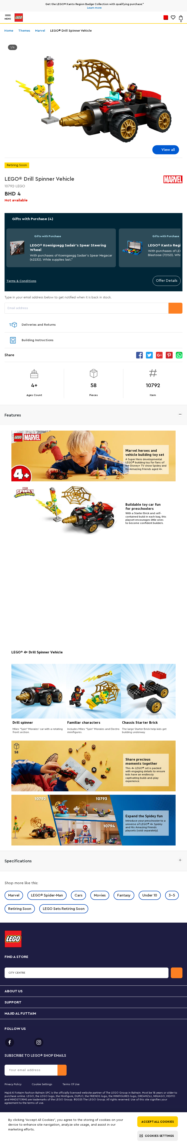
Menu (8, 19)
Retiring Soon (19, 909)
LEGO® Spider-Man (47, 895)
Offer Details (166, 280)
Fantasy (124, 895)
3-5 (172, 895)
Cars (78, 895)
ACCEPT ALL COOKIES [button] (157, 1121)
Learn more (94, 7)
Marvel (13, 895)
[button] (157, 1136)
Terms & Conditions (21, 281)
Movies (100, 895)
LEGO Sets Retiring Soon (64, 909)
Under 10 (149, 895)
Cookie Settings (42, 1084)
